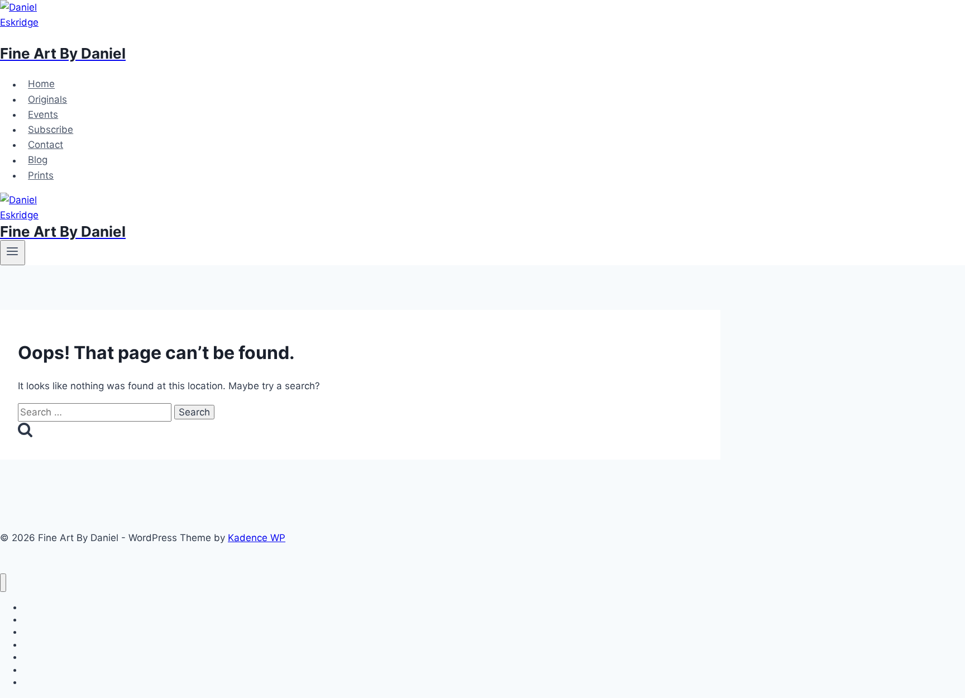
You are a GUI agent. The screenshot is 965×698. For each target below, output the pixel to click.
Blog (37, 160)
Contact (45, 144)
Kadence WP (256, 537)
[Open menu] (12, 252)
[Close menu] (3, 582)
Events (43, 114)
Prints (41, 175)
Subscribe (50, 129)
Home (41, 84)
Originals (47, 99)
